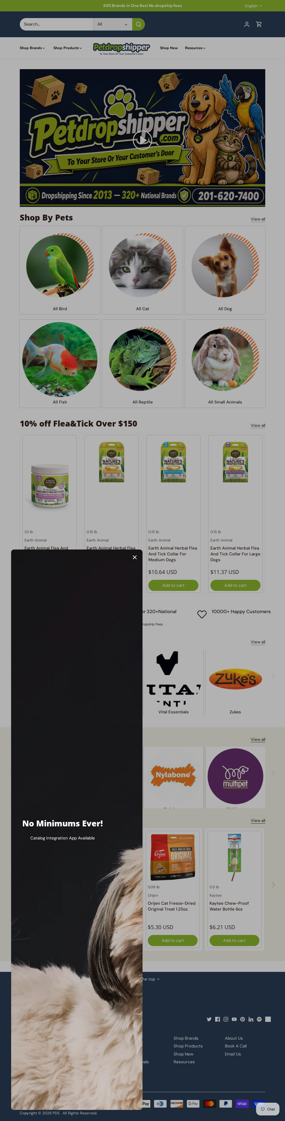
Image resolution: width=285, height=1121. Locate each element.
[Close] (135, 557)
